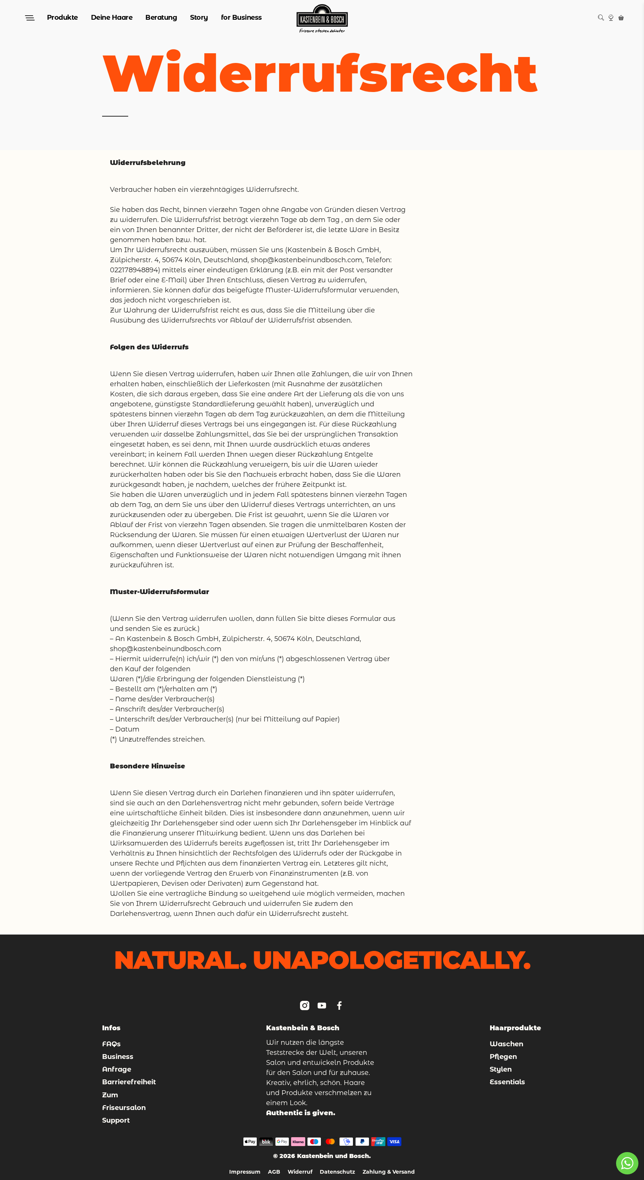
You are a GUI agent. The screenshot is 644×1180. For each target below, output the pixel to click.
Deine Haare (112, 17)
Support (116, 1120)
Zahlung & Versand (389, 1171)
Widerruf (300, 1171)
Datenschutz (337, 1171)
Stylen (501, 1069)
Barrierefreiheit (129, 1082)
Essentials (507, 1082)
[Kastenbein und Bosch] (322, 18)
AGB (274, 1171)
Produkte (62, 17)
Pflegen (503, 1057)
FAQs (111, 1044)
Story (199, 17)
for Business (241, 17)
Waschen (506, 1044)
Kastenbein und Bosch (333, 1156)
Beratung (161, 17)
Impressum (245, 1171)
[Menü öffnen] (29, 17)
